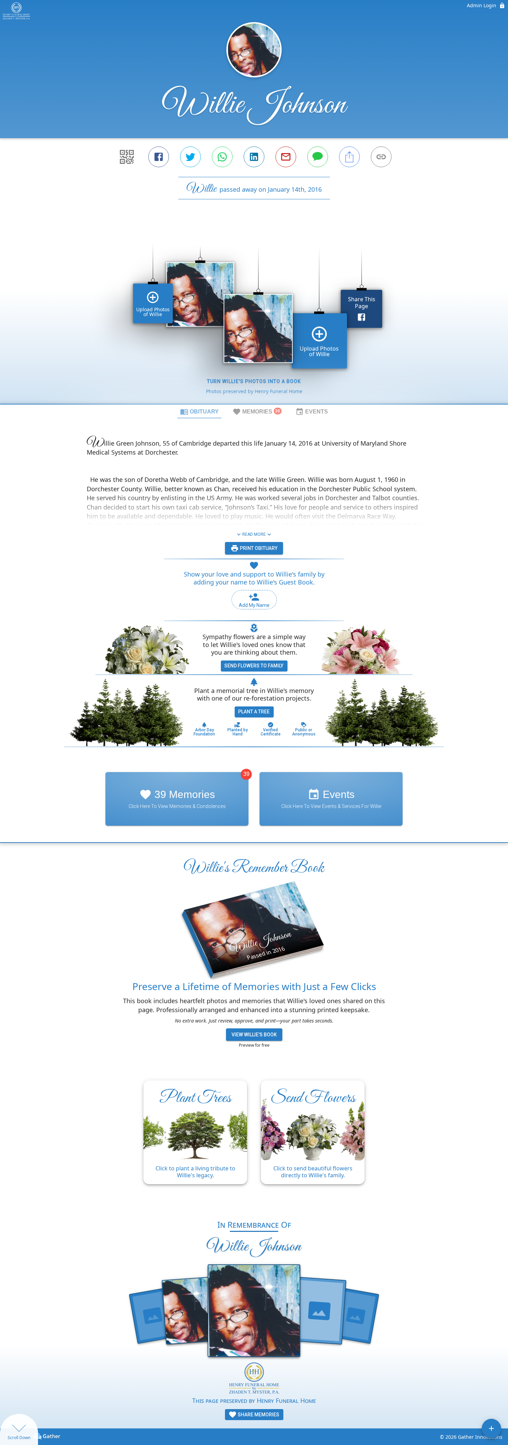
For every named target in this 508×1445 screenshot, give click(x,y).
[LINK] (381, 156)
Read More (254, 534)
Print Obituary (258, 548)
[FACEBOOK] (158, 156)
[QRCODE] (126, 156)
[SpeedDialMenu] (491, 1428)
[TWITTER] (190, 156)
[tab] (199, 411)
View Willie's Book (254, 1034)
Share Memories (258, 1414)
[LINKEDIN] (254, 156)
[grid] (254, 313)
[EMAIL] (285, 156)
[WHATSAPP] (222, 156)
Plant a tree (254, 711)
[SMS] (317, 156)
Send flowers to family (253, 665)
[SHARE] (349, 156)
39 (246, 774)
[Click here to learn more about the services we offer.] (254, 1379)
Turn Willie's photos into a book (254, 381)
